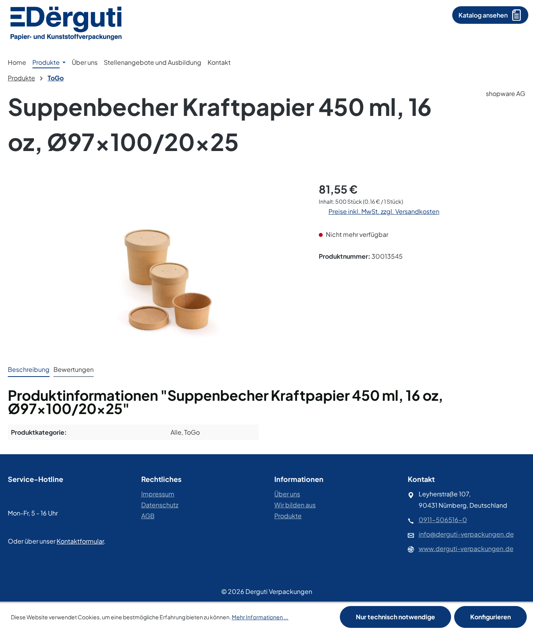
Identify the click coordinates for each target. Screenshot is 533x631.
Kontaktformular (80, 541)
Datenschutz (159, 505)
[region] (155, 265)
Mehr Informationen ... (260, 616)
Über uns (287, 494)
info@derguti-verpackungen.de (466, 534)
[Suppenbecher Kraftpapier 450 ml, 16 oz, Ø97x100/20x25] (155, 265)
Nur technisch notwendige (395, 617)
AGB (148, 516)
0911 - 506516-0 (36, 500)
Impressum (157, 494)
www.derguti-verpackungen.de (466, 548)
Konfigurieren (490, 617)
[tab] (29, 370)
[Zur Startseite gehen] (66, 22)
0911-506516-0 (443, 519)
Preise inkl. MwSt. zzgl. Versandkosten (384, 211)
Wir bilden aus (295, 505)
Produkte (288, 516)
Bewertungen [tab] (73, 369)
